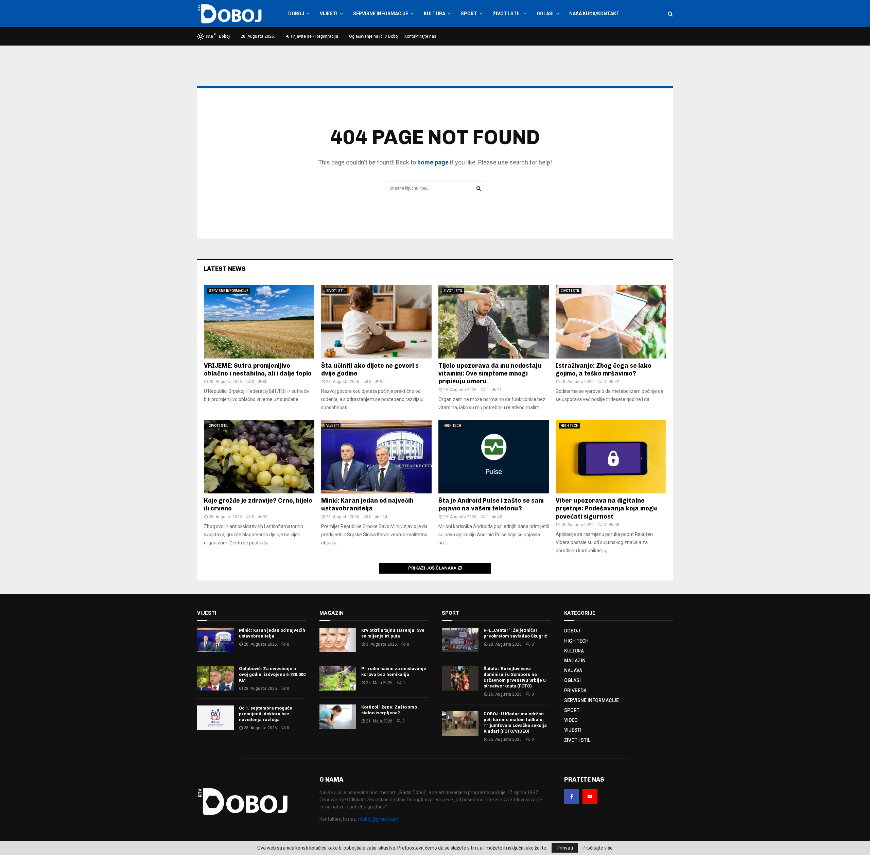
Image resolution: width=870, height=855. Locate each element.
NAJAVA (573, 670)
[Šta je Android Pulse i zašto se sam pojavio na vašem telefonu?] (493, 456)
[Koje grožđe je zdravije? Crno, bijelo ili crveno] (259, 456)
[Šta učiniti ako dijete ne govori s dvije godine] (376, 322)
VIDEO (571, 720)
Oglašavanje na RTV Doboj (374, 36)
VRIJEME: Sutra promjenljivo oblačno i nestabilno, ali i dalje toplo (258, 369)
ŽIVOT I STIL (507, 13)
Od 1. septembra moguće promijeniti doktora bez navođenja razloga (265, 713)
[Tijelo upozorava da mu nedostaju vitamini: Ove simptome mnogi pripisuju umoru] (493, 322)
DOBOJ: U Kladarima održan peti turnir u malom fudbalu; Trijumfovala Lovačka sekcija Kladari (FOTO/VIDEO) (515, 722)
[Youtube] (589, 796)
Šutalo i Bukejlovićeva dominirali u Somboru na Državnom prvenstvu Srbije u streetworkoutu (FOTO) (515, 677)
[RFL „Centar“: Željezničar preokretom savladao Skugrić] (460, 640)
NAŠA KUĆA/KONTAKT (594, 13)
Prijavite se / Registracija (314, 36)
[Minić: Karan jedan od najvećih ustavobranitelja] (376, 456)
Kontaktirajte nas (420, 36)
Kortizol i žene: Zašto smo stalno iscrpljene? (389, 709)
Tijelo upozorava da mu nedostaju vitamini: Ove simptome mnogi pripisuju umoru (490, 373)
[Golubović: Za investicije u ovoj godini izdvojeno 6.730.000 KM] (215, 678)
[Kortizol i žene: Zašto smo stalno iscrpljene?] (337, 716)
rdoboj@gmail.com (378, 819)
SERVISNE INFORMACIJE (380, 13)
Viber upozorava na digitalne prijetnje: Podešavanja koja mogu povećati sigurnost (606, 508)
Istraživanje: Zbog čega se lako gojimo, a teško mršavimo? (603, 369)
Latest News (225, 269)
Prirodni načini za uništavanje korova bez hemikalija (393, 671)
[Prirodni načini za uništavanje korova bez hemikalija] (337, 678)
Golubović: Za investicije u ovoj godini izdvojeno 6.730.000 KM (272, 674)
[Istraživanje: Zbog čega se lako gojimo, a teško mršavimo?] (611, 322)
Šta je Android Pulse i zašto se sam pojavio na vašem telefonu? (491, 504)
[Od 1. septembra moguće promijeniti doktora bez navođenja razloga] (215, 717)
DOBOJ (296, 13)
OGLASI (545, 13)
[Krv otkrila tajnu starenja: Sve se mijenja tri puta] (337, 640)
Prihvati (565, 848)
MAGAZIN (575, 660)
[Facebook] (571, 796)
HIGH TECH (452, 426)
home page (433, 162)
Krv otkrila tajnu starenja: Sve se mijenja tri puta (392, 633)
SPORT (469, 13)
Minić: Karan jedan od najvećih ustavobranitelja (367, 504)
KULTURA (434, 13)
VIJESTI (328, 13)
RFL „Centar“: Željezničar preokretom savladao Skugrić (515, 633)
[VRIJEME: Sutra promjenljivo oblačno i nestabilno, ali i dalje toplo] (259, 322)
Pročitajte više (597, 847)
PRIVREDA (575, 690)
